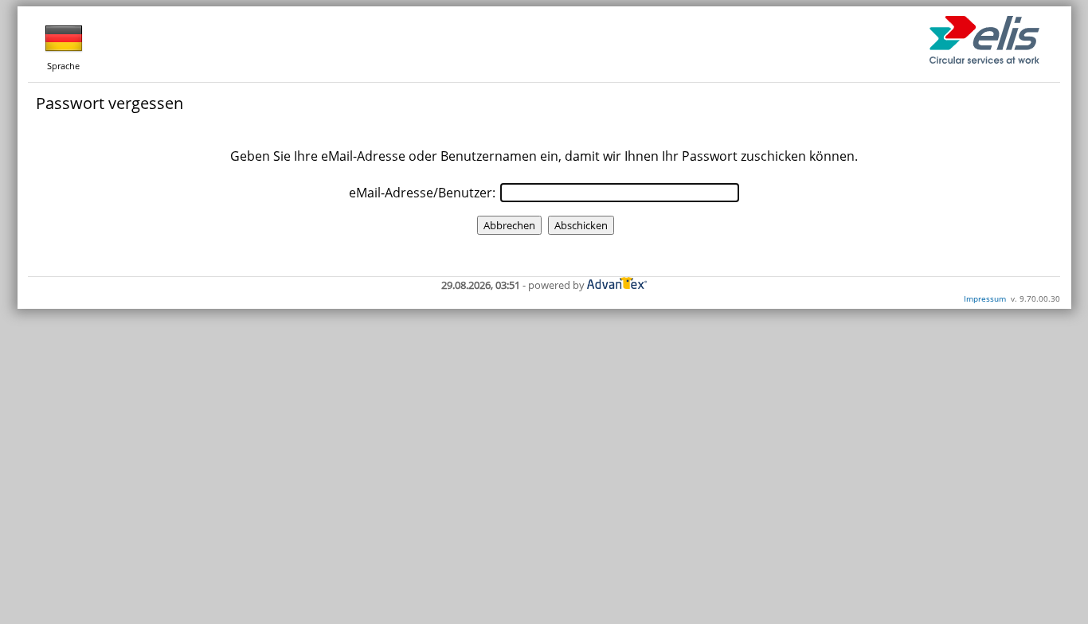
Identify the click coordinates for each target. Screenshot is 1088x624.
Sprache (63, 66)
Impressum (985, 298)
